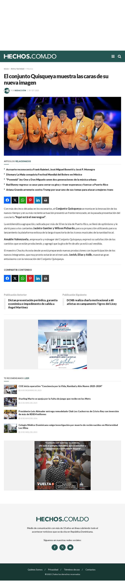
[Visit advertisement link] (62, 344)
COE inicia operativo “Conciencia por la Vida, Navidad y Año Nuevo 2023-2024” (60, 386)
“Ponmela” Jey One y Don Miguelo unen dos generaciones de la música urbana (51, 179)
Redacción (20, 90)
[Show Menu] (113, 56)
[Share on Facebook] (7, 200)
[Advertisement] (62, 25)
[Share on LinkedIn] (38, 200)
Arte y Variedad (17, 68)
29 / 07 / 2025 (33, 90)
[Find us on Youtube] (70, 547)
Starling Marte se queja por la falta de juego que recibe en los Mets (55, 398)
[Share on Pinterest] (30, 200)
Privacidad (53, 569)
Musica (30, 68)
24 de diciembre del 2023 (31, 390)
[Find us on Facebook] (55, 547)
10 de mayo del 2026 (28, 418)
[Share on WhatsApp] (22, 200)
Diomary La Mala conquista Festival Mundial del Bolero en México (44, 174)
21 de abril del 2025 (28, 403)
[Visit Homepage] (41, 56)
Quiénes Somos (35, 569)
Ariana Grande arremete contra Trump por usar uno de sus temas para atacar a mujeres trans (59, 189)
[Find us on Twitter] (62, 547)
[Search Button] (119, 56)
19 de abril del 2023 (28, 432)
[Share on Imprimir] (45, 200)
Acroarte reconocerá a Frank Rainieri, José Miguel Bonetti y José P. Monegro (50, 169)
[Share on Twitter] (15, 200)
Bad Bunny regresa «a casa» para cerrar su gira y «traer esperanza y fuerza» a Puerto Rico (57, 184)
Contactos (90, 569)
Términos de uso (72, 569)
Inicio (6, 68)
